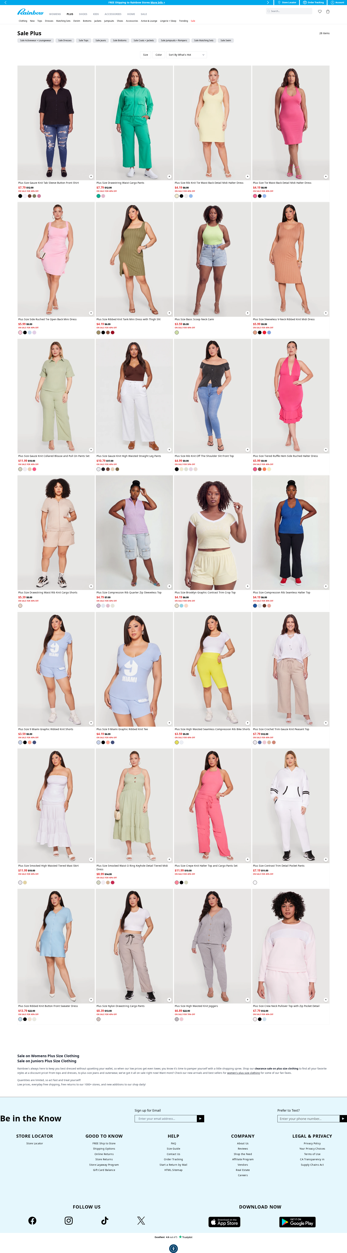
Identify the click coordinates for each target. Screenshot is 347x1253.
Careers (243, 1175)
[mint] (113, 606)
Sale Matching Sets (203, 40)
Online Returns (104, 1154)
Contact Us (173, 1154)
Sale (144, 14)
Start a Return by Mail (173, 1164)
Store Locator (34, 1143)
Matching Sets (63, 21)
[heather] (177, 1019)
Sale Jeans (101, 40)
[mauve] (39, 196)
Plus (70, 14)
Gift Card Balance (104, 1170)
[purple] (191, 469)
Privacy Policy (312, 1143)
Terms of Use (312, 1154)
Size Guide (173, 1148)
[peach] (186, 606)
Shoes (83, 14)
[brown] (30, 196)
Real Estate (243, 1170)
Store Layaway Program (104, 1164)
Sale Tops (83, 40)
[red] (264, 332)
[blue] (191, 196)
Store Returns (104, 1159)
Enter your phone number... (301, 1118)
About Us (243, 1143)
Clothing (23, 21)
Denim (76, 21)
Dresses (49, 21)
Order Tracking (173, 1159)
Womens (55, 14)
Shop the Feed (243, 1154)
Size (145, 54)
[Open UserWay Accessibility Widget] (173, 1248)
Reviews (243, 1148)
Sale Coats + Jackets (144, 40)
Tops (39, 21)
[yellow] (177, 196)
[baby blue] (30, 332)
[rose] (181, 1019)
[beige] (255, 332)
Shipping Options (104, 1148)
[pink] (103, 196)
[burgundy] (113, 332)
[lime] (177, 332)
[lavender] (34, 332)
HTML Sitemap (173, 1170)
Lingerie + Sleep (168, 21)
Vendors (243, 1164)
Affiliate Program (243, 1159)
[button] (310, 11)
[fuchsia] (255, 196)
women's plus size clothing (243, 1073)
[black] (20, 196)
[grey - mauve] (98, 1019)
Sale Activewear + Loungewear (35, 40)
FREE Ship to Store (104, 1143)
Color (159, 54)
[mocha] (274, 742)
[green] (98, 196)
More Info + (158, 2)
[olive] (34, 196)
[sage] (20, 469)
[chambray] (34, 742)
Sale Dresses (65, 40)
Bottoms (87, 21)
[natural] (30, 1019)
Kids (96, 14)
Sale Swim (226, 40)
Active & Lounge (149, 21)
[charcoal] (177, 469)
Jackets (97, 21)
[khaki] (30, 469)
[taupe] (196, 469)
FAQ (173, 1143)
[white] (25, 196)
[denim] (20, 742)
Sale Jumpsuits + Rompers (174, 40)
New (32, 21)
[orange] (264, 469)
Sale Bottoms (120, 40)
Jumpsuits (109, 21)
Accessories (113, 14)
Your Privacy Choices (312, 1148)
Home (131, 14)
